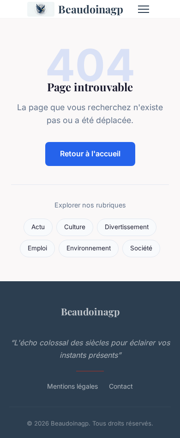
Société (141, 248)
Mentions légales (72, 386)
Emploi (37, 248)
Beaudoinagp (90, 9)
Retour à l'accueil (90, 153)
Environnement (88, 248)
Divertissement (127, 227)
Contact (121, 386)
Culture (74, 227)
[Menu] (143, 9)
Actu (38, 227)
